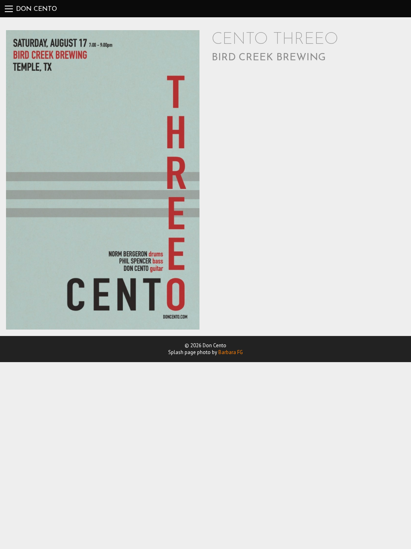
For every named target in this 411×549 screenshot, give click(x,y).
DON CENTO (36, 9)
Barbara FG (230, 352)
